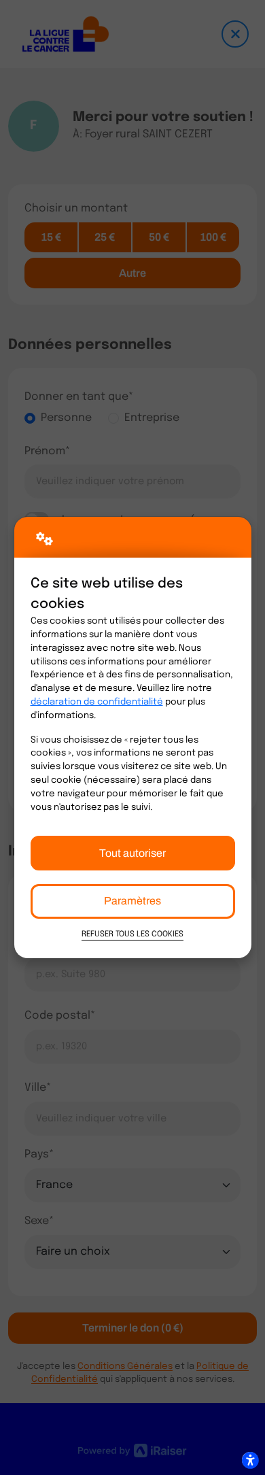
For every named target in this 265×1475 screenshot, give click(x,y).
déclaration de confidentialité (97, 702)
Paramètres (132, 900)
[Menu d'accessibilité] (250, 1460)
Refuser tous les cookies (132, 934)
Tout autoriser (132, 853)
